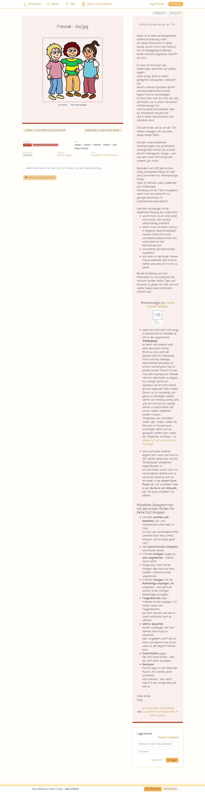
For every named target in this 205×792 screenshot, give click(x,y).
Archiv (55, 4)
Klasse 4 (107, 145)
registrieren (156, 4)
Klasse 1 (78, 145)
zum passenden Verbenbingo (157, 708)
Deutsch (27, 145)
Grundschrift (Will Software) (104, 155)
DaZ (115, 145)
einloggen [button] (176, 4)
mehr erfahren (72, 789)
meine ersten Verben (161, 305)
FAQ (72, 4)
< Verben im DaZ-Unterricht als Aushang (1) (44, 130)
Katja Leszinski (81, 148)
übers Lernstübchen (99, 4)
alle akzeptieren (152, 789)
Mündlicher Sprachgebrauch (45, 145)
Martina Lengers (65, 155)
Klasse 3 (97, 145)
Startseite (34, 4)
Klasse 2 (87, 145)
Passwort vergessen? (168, 737)
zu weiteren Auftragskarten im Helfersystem (160, 713)
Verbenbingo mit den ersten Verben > (103, 130)
